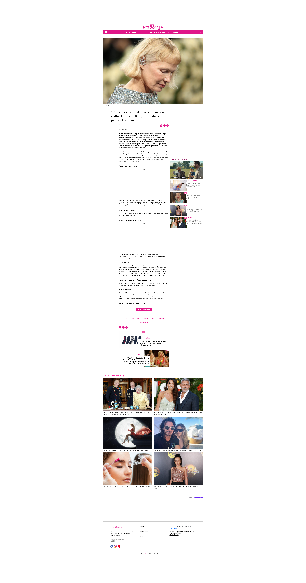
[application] (186, 170)
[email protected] (175, 528)
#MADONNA (161, 318)
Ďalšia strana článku (143, 309)
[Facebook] (161, 125)
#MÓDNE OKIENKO (135, 318)
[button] (200, 32)
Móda (128, 32)
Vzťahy (143, 32)
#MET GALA (146, 318)
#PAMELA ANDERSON (144, 322)
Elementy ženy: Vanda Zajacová (180, 159)
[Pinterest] (119, 546)
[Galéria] (153, 71)
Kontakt (142, 534)
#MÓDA (125, 318)
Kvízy (150, 32)
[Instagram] (115, 546)
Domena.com (162, 553)
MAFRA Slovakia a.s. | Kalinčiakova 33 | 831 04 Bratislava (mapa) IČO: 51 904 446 (182, 533)
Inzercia (142, 529)
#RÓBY (153, 318)
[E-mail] (164, 125)
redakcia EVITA (123, 129)
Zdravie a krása (159, 32)
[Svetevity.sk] (153, 27)
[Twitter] (167, 125)
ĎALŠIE (175, 32)
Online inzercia (144, 531)
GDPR (141, 536)
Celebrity (135, 32)
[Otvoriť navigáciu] (106, 32)
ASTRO (169, 32)
